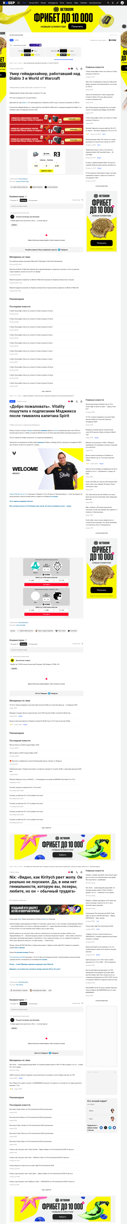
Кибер (11, 63)
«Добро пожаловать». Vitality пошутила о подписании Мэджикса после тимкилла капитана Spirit (48, 406)
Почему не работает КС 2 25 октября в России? (26, 830)
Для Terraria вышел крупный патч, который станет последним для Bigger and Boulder (100, 108)
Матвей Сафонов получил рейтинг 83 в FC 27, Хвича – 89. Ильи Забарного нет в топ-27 (101, 129)
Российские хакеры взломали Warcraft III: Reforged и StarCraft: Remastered (36, 272)
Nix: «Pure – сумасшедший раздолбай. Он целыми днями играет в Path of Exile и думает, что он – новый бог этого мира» (46, 1076)
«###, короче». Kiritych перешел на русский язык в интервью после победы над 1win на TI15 (42, 1085)
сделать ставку (46, 181)
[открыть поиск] (108, 2)
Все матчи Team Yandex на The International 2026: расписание (31, 1136)
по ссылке (54, 507)
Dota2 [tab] (17, 40)
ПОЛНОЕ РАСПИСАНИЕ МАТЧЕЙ (63, 59)
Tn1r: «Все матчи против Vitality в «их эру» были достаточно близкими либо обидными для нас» (101, 507)
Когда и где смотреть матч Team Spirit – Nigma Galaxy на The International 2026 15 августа (41, 1184)
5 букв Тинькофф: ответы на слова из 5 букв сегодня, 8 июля (31, 345)
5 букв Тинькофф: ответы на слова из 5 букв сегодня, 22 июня (31, 385)
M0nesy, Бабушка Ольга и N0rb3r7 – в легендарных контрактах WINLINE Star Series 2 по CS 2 (42, 790)
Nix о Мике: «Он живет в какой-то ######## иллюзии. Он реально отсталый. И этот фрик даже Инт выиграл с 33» (46, 1094)
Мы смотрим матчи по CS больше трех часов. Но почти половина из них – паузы (40, 516)
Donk (56, 441)
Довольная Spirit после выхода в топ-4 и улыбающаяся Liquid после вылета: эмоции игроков (101, 959)
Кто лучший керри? (97, 1111)
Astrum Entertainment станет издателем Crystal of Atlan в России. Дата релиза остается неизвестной (100, 97)
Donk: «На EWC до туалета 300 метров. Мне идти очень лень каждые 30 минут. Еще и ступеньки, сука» (101, 494)
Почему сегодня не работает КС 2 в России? (25, 798)
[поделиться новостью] (81, 69)
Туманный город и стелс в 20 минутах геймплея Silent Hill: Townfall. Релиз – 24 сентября (100, 152)
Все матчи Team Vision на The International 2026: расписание (31, 1120)
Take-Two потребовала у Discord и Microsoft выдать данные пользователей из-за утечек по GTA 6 (101, 84)
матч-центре (20, 958)
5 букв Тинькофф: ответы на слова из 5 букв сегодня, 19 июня (31, 394)
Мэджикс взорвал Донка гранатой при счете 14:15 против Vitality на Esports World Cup (40, 723)
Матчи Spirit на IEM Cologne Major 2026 (23, 763)
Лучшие (23, 211)
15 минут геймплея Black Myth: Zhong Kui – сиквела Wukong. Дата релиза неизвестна (101, 164)
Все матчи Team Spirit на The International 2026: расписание (31, 1152)
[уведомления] (112, 2)
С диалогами (76, 210)
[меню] (18, 2)
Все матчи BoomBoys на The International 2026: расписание (31, 1128)
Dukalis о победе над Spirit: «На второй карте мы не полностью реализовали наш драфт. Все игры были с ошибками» (101, 887)
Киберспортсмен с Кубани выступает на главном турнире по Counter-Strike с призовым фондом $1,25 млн (45, 780)
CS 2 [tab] (11, 40)
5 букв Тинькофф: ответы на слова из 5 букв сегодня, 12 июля (31, 321)
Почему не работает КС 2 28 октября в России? (26, 806)
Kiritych (44, 929)
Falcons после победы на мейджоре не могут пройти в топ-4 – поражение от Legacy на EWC (101, 481)
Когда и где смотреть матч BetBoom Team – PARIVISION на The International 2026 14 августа (42, 1192)
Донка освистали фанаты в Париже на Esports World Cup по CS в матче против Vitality (40, 731)
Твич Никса (19, 995)
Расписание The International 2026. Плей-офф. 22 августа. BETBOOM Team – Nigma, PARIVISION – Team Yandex (100, 926)
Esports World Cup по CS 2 (19, 505)
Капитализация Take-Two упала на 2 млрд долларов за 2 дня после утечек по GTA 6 (100, 140)
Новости (20, 63)
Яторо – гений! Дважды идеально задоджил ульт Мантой (31, 975)
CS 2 (15, 406)
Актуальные (33, 211)
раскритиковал (22, 963)
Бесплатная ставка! (23, 671)
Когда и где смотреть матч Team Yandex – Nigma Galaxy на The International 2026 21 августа (42, 1160)
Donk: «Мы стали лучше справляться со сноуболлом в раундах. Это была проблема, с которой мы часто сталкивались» (101, 533)
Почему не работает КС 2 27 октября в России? (26, 814)
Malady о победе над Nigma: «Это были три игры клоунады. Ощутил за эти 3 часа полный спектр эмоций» (101, 913)
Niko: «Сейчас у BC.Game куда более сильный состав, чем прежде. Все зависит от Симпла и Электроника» (101, 520)
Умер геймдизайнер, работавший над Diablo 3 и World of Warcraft (41, 63)
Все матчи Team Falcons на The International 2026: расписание (31, 1144)
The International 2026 (17, 968)
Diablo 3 (24, 102)
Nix (19, 929)
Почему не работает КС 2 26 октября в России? (26, 822)
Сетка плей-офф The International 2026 (99, 936)
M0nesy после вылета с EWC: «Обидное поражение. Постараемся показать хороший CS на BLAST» (101, 455)
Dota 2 (15, 877)
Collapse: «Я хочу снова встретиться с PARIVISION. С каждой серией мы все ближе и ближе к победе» (101, 946)
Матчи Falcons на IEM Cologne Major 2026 (24, 755)
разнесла (41, 453)
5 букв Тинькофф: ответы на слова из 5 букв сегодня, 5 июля (31, 361)
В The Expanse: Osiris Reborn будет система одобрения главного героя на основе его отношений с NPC (101, 175)
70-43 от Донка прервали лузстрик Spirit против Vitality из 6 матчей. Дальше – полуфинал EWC (44, 715)
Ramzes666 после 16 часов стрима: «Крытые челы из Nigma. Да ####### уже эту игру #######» (101, 1000)
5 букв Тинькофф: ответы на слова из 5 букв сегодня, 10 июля (31, 329)
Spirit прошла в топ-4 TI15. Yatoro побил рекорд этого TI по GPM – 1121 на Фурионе (101, 971)
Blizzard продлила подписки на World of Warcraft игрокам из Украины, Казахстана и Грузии (42, 290)
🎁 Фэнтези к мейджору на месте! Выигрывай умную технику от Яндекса (36, 771)
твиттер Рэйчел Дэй (22, 192)
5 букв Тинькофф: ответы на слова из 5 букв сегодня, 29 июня (31, 377)
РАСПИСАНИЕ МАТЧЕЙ (16, 35)
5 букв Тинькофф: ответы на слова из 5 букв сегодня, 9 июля (31, 337)
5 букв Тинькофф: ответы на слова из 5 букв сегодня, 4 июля (31, 369)
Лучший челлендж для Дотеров (27, 227)
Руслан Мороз (23, 189)
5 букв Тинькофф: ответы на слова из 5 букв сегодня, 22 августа (101, 72)
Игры (15, 63)
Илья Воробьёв (23, 633)
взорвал (44, 441)
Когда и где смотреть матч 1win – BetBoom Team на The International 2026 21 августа (39, 1168)
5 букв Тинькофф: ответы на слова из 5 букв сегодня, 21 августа (101, 119)
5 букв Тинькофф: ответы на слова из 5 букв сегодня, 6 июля (31, 353)
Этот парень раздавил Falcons (21, 512)
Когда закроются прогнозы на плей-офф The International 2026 (32, 1176)
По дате (13, 211)
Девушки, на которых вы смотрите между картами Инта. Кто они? (35, 979)
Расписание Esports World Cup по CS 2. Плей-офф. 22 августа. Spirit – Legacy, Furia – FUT (101, 417)
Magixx (30, 441)
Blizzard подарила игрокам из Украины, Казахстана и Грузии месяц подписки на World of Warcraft (44, 298)
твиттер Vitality (20, 635)
